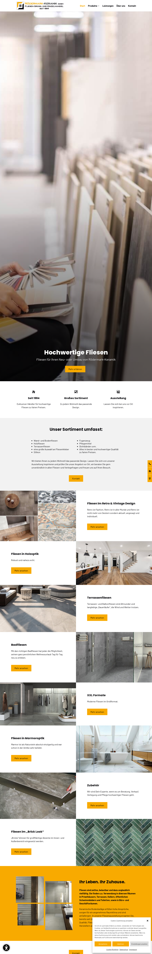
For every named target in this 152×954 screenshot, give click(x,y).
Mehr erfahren (75, 369)
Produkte (92, 6)
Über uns (120, 6)
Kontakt (132, 6)
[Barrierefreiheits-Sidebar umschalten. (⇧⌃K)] (6, 947)
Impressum (133, 949)
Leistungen (107, 6)
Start (82, 6)
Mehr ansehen (97, 526)
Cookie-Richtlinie (112, 949)
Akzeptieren (103, 944)
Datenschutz (124, 949)
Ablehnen (120, 944)
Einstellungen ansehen (139, 944)
